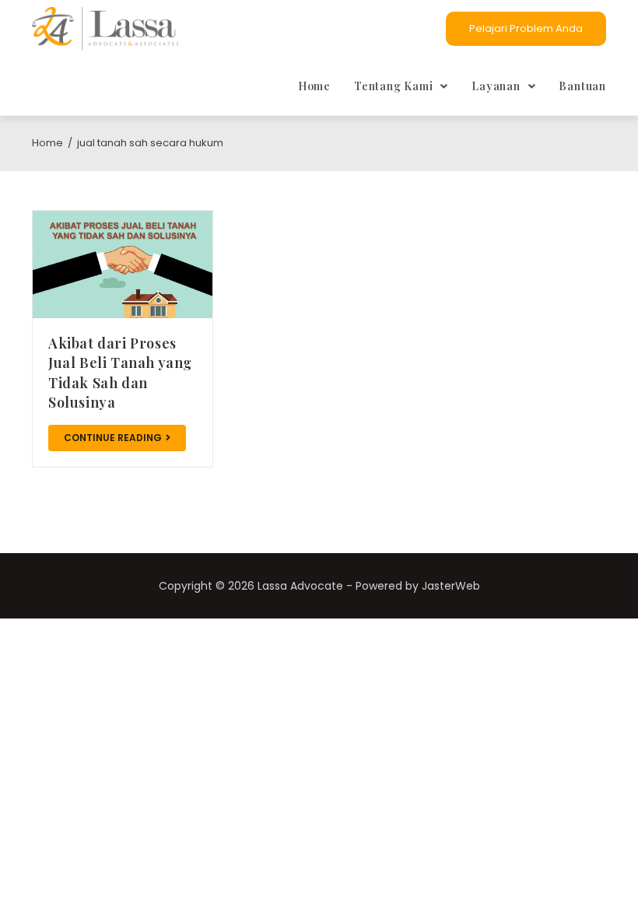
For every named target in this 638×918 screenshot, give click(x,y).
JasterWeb (451, 586)
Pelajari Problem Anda (526, 28)
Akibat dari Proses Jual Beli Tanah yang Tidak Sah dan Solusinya (120, 373)
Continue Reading (113, 437)
